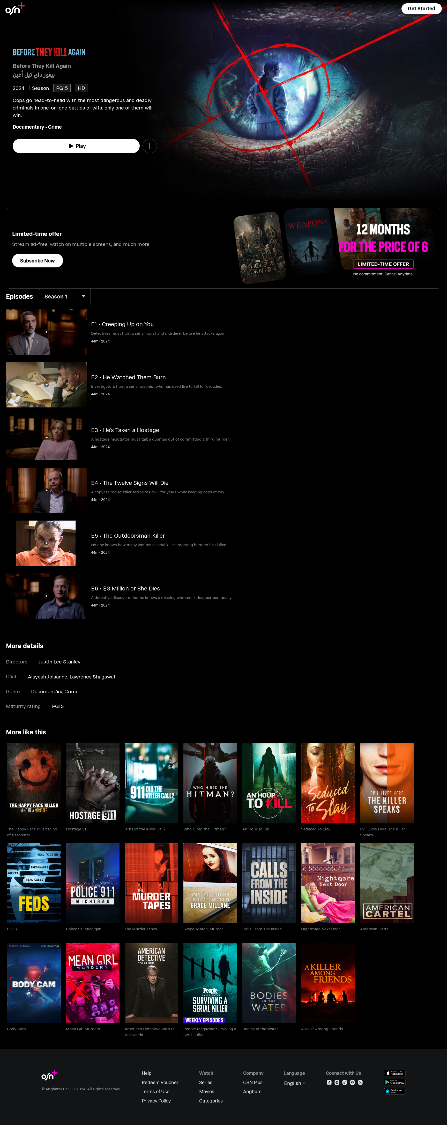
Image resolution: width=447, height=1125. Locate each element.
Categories (211, 1101)
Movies (206, 1091)
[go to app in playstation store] (395, 1091)
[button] (421, 8)
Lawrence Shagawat (93, 676)
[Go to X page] (360, 1083)
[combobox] (65, 296)
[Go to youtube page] (352, 1083)
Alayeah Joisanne (47, 676)
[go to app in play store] (395, 1082)
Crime (55, 126)
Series (205, 1082)
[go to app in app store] (395, 1073)
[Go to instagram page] (337, 1083)
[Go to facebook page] (329, 1083)
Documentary (28, 126)
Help (147, 1073)
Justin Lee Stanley (59, 661)
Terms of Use (155, 1091)
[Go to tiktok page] (344, 1083)
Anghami (253, 1091)
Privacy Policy (156, 1101)
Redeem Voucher (160, 1082)
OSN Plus (253, 1082)
